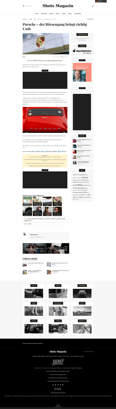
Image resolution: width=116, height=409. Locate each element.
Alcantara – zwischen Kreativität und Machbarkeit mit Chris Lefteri (35, 271)
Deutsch (99, 1)
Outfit (78, 190)
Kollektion (75, 182)
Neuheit (75, 188)
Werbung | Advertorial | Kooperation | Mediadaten (33, 343)
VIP (85, 197)
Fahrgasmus (80, 177)
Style (82, 194)
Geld (44, 218)
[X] (53, 385)
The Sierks (79, 368)
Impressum (63, 392)
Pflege (86, 190)
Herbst (78, 180)
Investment (53, 218)
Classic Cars (75, 177)
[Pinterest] (58, 385)
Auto (44, 151)
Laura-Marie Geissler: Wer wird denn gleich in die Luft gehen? (60, 271)
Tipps (89, 194)
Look (87, 182)
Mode (39, 151)
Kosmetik (80, 182)
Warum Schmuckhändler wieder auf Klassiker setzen (84, 151)
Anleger (33, 218)
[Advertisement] (45, 80)
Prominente (76, 192)
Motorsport (87, 185)
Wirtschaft (77, 199)
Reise (55, 151)
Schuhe (88, 192)
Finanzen (40, 218)
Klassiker (87, 180)
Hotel (83, 180)
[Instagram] (60, 385)
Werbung (88, 197)
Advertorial (75, 174)
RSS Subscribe (90, 19)
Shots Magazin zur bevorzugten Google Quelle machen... (49, 60)
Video (84, 197)
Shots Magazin (34, 234)
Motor (64, 13)
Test (86, 194)
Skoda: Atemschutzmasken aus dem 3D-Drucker (60, 264)
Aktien (29, 218)
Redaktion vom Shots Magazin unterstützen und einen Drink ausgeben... (45, 165)
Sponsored (81, 356)
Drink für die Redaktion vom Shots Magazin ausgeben (58, 371)
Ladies (36, 13)
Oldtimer (86, 188)
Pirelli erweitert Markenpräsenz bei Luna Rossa (84, 146)
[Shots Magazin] (58, 6)
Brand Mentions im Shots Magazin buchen (58, 378)
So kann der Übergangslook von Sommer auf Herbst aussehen (83, 162)
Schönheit (49, 151)
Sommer (74, 194)
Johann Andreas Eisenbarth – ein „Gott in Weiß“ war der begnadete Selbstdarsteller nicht (57, 249)
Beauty (58, 13)
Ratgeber (81, 192)
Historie (80, 180)
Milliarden (58, 218)
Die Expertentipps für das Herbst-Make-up (83, 156)
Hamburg (74, 180)
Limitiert (84, 182)
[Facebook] (55, 385)
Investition (48, 218)
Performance (81, 190)
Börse (36, 218)
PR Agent (73, 368)
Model (84, 185)
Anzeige (80, 174)
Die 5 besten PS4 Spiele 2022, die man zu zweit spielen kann (33, 249)
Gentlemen (44, 13)
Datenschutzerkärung (55, 392)
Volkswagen (26, 220)
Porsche (63, 218)
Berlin (87, 174)
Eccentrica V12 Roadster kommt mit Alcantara (84, 140)
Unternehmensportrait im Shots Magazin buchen (58, 381)
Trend (64, 151)
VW (30, 220)
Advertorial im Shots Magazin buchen (58, 374)
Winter (74, 199)
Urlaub (81, 197)
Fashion (51, 13)
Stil (60, 151)
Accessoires (77, 13)
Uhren (77, 197)
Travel (70, 13)
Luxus (34, 151)
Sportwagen (78, 194)
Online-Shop (75, 190)
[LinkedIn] (63, 385)
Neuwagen (81, 188)
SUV (85, 194)
